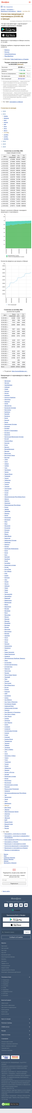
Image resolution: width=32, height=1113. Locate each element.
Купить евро (4, 1011)
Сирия (6, 724)
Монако (6, 627)
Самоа (6, 697)
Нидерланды (8, 646)
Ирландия (7, 525)
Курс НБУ (3, 952)
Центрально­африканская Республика (15, 793)
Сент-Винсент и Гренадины (12, 712)
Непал (6, 639)
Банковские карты (6, 954)
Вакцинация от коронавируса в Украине (16, 848)
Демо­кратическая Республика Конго (14, 497)
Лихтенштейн (8, 594)
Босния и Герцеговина (11, 430)
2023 (4, 144)
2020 (4, 111)
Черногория (7, 797)
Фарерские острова (10, 776)
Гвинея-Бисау (8, 474)
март (5, 120)
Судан (6, 735)
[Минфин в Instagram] (21, 905)
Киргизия (7, 557)
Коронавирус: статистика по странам (15, 833)
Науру (6, 637)
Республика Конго (9, 685)
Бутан (6, 445)
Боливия (6, 428)
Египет (6, 507)
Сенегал (6, 710)
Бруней (6, 438)
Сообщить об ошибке (16, 937)
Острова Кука (8, 666)
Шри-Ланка (7, 807)
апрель (6, 122)
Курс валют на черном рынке (8, 1007)
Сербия (6, 718)
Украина (6, 770)
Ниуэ (5, 650)
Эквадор (6, 809)
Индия (6, 515)
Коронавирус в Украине (11, 841)
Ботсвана (7, 432)
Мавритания (8, 600)
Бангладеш (7, 410)
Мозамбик (7, 623)
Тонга (6, 753)
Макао (6, 604)
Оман (6, 660)
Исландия (7, 528)
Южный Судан (8, 824)
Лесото (6, 584)
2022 (4, 141)
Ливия (6, 590)
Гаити (6, 461)
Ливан (6, 588)
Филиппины (7, 780)
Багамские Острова (10, 407)
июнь (5, 126)
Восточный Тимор (9, 455)
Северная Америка (9, 857)
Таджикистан (8, 741)
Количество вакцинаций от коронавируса (16, 846)
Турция (6, 764)
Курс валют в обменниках (8, 1005)
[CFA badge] (24, 1057)
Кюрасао (7, 577)
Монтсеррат (7, 631)
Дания (6, 494)
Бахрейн (6, 414)
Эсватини (7, 813)
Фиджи (6, 778)
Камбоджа (7, 542)
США (5, 693)
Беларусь (7, 416)
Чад (5, 795)
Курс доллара (4, 948)
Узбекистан (7, 768)
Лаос (5, 579)
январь (6, 116)
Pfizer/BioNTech (8, 56)
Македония (7, 606)
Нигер (6, 642)
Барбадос (7, 412)
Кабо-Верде (7, 536)
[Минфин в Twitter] (16, 905)
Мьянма (6, 633)
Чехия (6, 799)
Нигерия (6, 644)
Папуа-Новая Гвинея (10, 675)
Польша (6, 681)
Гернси (6, 478)
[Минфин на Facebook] (6, 905)
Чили (5, 801)
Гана (5, 468)
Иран (5, 523)
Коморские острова (10, 565)
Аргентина (7, 399)
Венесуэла (7, 453)
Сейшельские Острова (11, 708)
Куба (5, 573)
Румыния (7, 691)
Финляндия (7, 782)
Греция (6, 490)
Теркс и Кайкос (8, 749)
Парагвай (7, 677)
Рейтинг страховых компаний (8, 1046)
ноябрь (6, 136)
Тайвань (6, 745)
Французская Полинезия (11, 789)
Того (5, 751)
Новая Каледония (9, 654)
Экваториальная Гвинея (11, 811)
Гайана (6, 463)
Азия (5, 856)
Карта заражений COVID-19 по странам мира (17, 839)
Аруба (6, 403)
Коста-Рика (7, 569)
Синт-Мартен (8, 722)
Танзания (7, 747)
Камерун (7, 544)
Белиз (6, 418)
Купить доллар (5, 1009)
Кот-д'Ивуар (7, 571)
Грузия (6, 492)
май (5, 124)
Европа (6, 854)
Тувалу (6, 758)
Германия (7, 476)
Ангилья (6, 391)
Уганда (6, 766)
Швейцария (7, 803)
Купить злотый (5, 1014)
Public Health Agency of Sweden (19, 59)
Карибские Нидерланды (11, 548)
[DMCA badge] (16, 1104)
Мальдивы (7, 615)
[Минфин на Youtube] (26, 905)
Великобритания (9, 449)
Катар (6, 550)
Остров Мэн (7, 662)
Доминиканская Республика (12, 505)
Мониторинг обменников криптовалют (11, 972)
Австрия (6, 383)
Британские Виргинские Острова (13, 436)
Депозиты (3, 961)
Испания (7, 530)
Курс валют (4, 946)
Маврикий (7, 598)
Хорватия (7, 791)
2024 (4, 147)
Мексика (6, 621)
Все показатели (8, 7)
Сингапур (7, 720)
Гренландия (7, 488)
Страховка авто (5, 1048)
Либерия (7, 586)
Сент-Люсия (8, 716)
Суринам (7, 737)
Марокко (6, 619)
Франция (7, 786)
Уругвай (6, 774)
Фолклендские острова (11, 784)
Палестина (7, 671)
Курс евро (3, 950)
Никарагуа (7, 648)
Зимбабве (7, 511)
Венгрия (6, 451)
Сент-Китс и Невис (9, 714)
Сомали (6, 733)
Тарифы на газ (5, 963)
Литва (6, 592)
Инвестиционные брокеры (8, 957)
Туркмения (7, 762)
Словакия (7, 726)
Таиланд (6, 743)
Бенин (6, 422)
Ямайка (6, 826)
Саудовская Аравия (10, 704)
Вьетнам (6, 457)
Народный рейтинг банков (8, 970)
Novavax (6, 52)
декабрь (6, 138)
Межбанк (3, 959)
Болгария (7, 426)
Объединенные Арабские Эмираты (14, 658)
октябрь (6, 134)
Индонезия (7, 517)
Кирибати (7, 559)
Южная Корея (8, 822)
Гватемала (7, 470)
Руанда (6, 689)
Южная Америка (8, 859)
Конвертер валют (5, 965)
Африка (6, 861)
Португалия (7, 683)
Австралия (7, 381)
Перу (5, 679)
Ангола (6, 393)
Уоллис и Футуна (9, 772)
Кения (6, 552)
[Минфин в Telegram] (11, 905)
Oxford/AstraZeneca (10, 54)
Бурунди (6, 443)
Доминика (7, 503)
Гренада (6, 486)
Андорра (7, 395)
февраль (6, 118)
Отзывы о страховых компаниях (9, 1043)
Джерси (6, 499)
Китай (6, 561)
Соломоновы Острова (10, 731)
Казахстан (7, 538)
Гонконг (6, 484)
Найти (27, 932)
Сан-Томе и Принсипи (10, 702)
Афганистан (7, 405)
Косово (6, 567)
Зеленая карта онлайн (7, 1041)
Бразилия (7, 434)
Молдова (7, 625)
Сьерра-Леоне (8, 739)
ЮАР (5, 820)
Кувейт (6, 575)
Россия (6, 687)
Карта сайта (6, 891)
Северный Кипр (9, 706)
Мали (6, 612)
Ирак (5, 521)
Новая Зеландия (9, 652)
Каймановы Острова (10, 540)
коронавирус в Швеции (16, 101)
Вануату (6, 447)
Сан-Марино (8, 699)
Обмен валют (4, 1003)
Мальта (6, 617)
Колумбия (7, 563)
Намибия (7, 635)
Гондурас (7, 482)
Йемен (6, 534)
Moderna (7, 50)
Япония (6, 828)
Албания (7, 387)
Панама (6, 673)
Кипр (5, 555)
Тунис (6, 760)
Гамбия (6, 465)
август (5, 130)
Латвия (6, 581)
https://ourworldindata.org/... (20, 371)
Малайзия (7, 610)
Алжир (6, 389)
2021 (4, 114)
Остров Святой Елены (10, 664)
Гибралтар (7, 480)
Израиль (6, 513)
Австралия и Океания (10, 863)
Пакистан (7, 668)
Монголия (7, 629)
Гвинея (6, 472)
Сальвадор (7, 695)
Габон (6, 459)
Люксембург (7, 596)
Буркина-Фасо (8, 441)
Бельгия (6, 420)
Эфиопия (7, 818)
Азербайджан (8, 385)
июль (5, 128)
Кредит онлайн (5, 967)
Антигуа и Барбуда (9, 397)
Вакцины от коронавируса (12, 850)
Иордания (7, 519)
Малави (6, 608)
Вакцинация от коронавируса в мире (15, 843)
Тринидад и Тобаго (10, 755)
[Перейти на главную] (5, 2)
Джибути (6, 501)
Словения (7, 729)
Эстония (6, 815)
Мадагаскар (7, 602)
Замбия (6, 509)
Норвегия (7, 656)
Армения (7, 401)
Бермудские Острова (10, 424)
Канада (6, 546)
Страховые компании (6, 1050)
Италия (6, 532)
